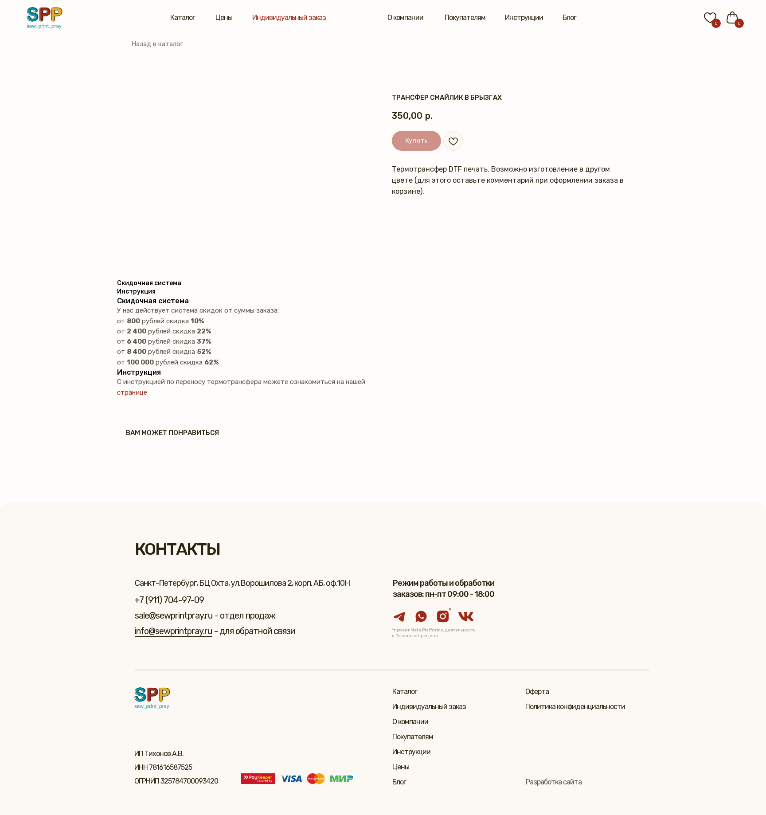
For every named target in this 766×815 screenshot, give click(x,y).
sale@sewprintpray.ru (174, 615)
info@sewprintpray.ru (173, 631)
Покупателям (465, 17)
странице (132, 392)
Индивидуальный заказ (289, 17)
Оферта (537, 691)
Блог (569, 17)
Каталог (182, 17)
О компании (405, 17)
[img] (45, 18)
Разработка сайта (554, 782)
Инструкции (524, 17)
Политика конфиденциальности (575, 706)
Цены (223, 17)
